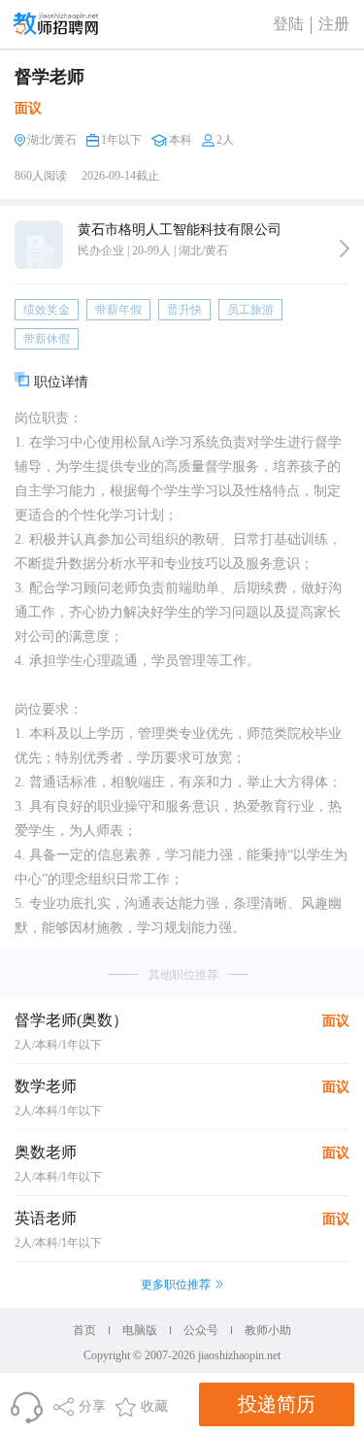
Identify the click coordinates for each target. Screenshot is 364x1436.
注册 (333, 24)
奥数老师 (46, 1152)
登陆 (288, 24)
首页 (84, 1330)
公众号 (200, 1330)
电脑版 (139, 1330)
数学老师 (46, 1086)
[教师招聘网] (56, 24)
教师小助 (268, 1330)
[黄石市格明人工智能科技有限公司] (344, 248)
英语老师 (46, 1218)
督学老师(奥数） (71, 1020)
